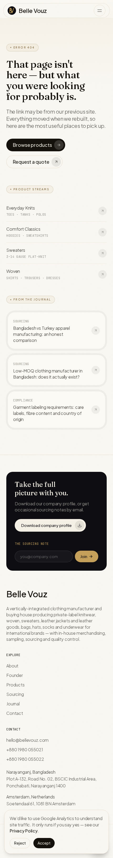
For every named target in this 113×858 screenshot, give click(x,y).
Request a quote (31, 162)
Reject (20, 843)
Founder (14, 675)
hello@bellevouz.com (27, 740)
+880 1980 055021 (24, 749)
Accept (44, 843)
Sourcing (15, 694)
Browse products (32, 145)
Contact (14, 713)
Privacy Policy (24, 830)
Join (83, 556)
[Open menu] (99, 10)
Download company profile (46, 525)
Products (15, 684)
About (12, 665)
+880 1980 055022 (25, 759)
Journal (13, 703)
